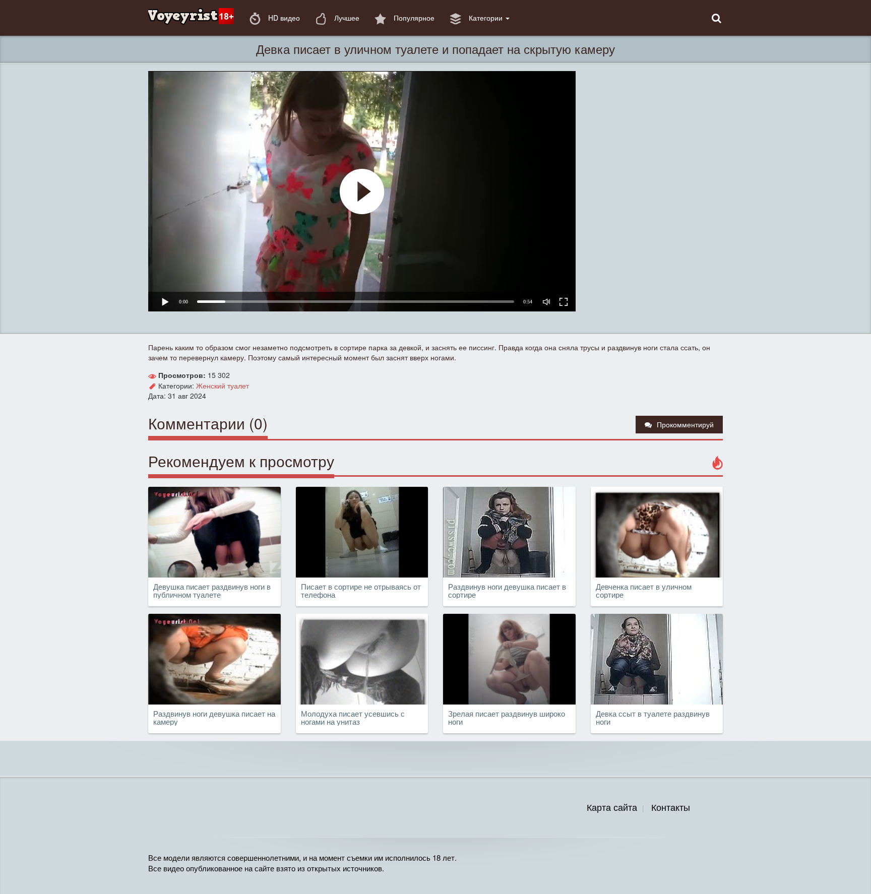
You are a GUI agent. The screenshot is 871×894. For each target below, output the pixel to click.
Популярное (413, 18)
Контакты (670, 806)
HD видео (283, 18)
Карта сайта (612, 806)
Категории (486, 18)
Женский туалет (222, 385)
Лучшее (345, 18)
